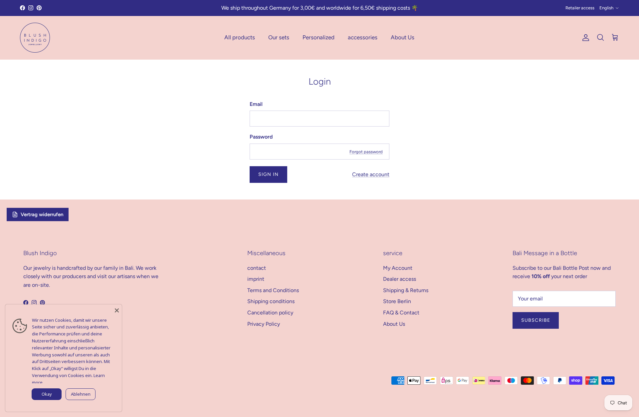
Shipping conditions (271, 301)
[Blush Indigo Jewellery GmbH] (35, 38)
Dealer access (399, 279)
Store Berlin (397, 301)
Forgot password (366, 151)
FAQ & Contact (401, 312)
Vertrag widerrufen (42, 214)
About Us (402, 37)
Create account (370, 174)
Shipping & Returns (405, 290)
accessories (362, 37)
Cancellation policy (270, 312)
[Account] (584, 38)
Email (256, 104)
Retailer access (579, 7)
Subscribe (535, 320)
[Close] (116, 309)
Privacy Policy (263, 324)
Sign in (268, 174)
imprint (255, 279)
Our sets (278, 37)
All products (239, 37)
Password (261, 137)
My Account (397, 268)
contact (256, 268)
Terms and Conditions (273, 290)
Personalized (318, 37)
